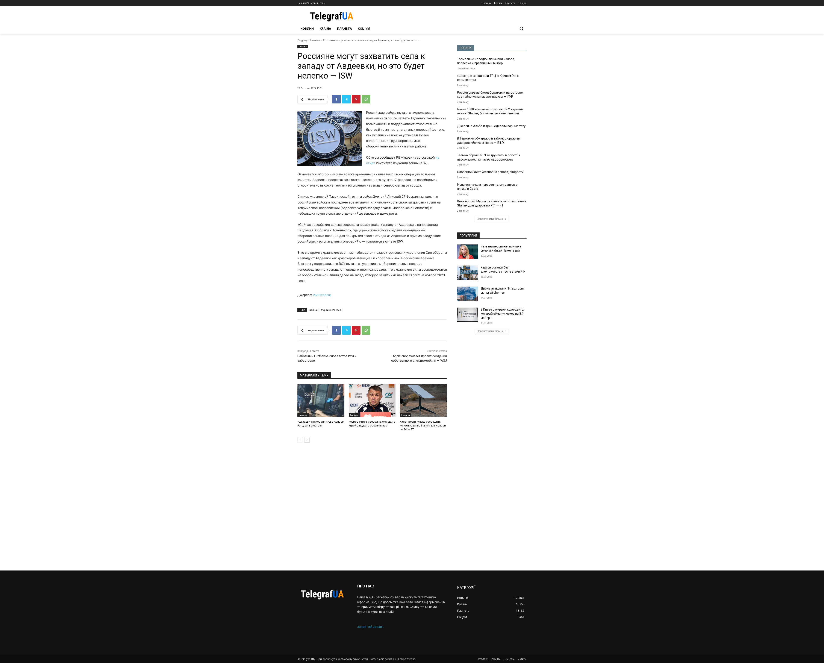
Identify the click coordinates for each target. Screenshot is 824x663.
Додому (302, 40)
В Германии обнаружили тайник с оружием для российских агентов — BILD (488, 141)
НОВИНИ (465, 48)
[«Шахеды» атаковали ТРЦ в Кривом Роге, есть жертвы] (320, 400)
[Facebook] (336, 99)
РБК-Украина (322, 295)
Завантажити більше (490, 219)
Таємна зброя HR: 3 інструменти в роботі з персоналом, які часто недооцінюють (488, 157)
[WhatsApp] (366, 99)
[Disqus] (372, 506)
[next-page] (307, 440)
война (313, 309)
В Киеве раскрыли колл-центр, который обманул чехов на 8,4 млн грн (502, 314)
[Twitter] (346, 99)
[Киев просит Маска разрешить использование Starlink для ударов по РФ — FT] (423, 400)
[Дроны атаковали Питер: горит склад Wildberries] (467, 294)
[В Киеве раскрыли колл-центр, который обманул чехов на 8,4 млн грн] (467, 315)
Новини (315, 40)
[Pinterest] (356, 99)
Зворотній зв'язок (370, 627)
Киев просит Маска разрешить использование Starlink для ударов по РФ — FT (423, 425)
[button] (521, 28)
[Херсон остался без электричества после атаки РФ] (467, 273)
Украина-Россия (331, 309)
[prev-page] (300, 440)
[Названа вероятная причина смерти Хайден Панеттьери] (467, 251)
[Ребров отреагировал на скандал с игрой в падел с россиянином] (372, 400)
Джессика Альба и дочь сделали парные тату (491, 126)
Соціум (354, 415)
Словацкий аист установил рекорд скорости (490, 172)
